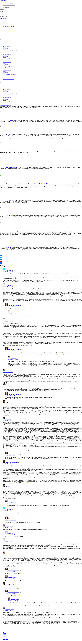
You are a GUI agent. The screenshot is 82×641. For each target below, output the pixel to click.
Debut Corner (5, 48)
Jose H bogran (9, 320)
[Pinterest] (41, 261)
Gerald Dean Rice (10, 215)
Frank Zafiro (9, 247)
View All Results (3, 18)
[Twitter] (41, 257)
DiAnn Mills (8, 370)
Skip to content (3, 0)
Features (4, 47)
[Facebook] (41, 255)
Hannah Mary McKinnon (11, 167)
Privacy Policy (5, 634)
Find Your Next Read (7, 46)
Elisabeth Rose (9, 553)
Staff (3, 632)
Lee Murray (8, 200)
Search (1, 6)
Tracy (12, 312)
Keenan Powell (9, 526)
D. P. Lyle (8, 134)
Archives (4, 633)
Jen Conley (8, 402)
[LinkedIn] (41, 259)
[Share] (41, 263)
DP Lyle (7, 486)
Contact (6, 52)
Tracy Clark (8, 285)
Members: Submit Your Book (11, 50)
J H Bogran (13, 358)
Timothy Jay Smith (12, 502)
